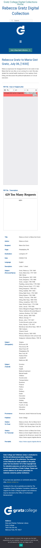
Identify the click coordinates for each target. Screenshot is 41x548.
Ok (21, 545)
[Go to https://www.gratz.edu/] (20, 30)
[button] (20, 50)
